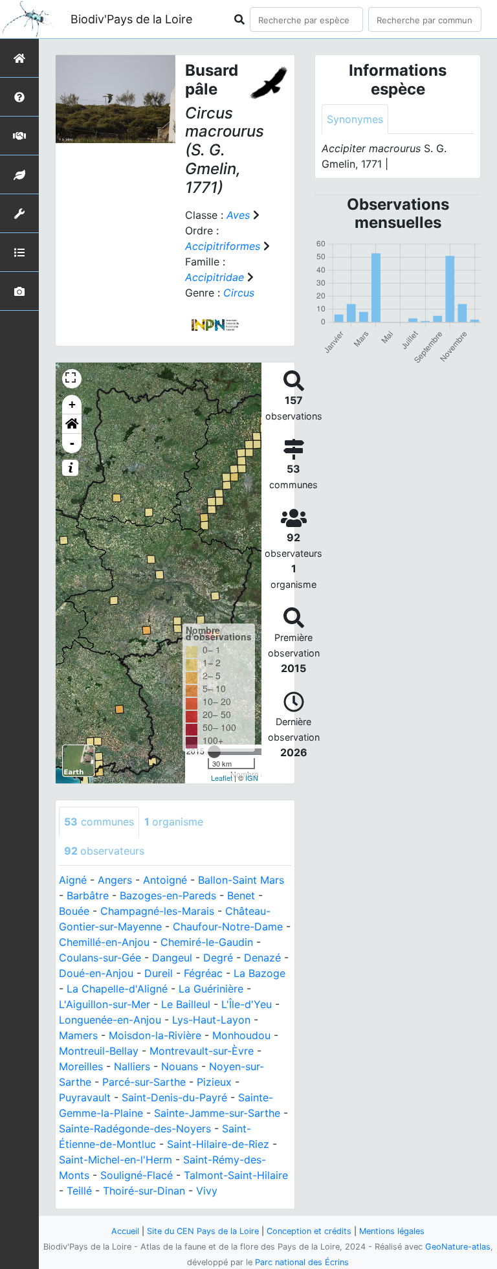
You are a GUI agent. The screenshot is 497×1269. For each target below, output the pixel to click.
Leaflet (221, 777)
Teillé (79, 1190)
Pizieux (214, 1081)
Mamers (78, 1035)
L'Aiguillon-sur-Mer (104, 1004)
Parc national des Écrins (302, 1262)
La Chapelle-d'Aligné (117, 988)
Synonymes (355, 119)
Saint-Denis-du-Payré (174, 1097)
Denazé (262, 957)
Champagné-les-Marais (157, 910)
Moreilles (81, 1066)
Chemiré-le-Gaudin (206, 942)
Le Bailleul (185, 1004)
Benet (241, 895)
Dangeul (172, 957)
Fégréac (203, 973)
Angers (115, 879)
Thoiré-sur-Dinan (144, 1190)
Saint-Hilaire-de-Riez (218, 1144)
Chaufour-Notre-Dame (228, 926)
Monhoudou (241, 1035)
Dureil (158, 973)
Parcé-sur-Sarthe (144, 1081)
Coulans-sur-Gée (100, 957)
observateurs (104, 850)
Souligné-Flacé (136, 1175)
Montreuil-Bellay (98, 1050)
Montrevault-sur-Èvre (201, 1050)
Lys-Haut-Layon (211, 1019)
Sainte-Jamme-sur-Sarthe (217, 1112)
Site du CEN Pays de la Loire (203, 1231)
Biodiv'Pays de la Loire (131, 19)
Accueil (125, 1231)
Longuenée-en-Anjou (110, 1019)
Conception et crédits (309, 1231)
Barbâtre (88, 895)
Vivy (206, 1190)
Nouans (179, 1066)
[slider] (214, 751)
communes (99, 821)
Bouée (74, 910)
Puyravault (85, 1097)
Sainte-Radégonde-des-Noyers (135, 1128)
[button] (72, 424)
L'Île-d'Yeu (246, 1004)
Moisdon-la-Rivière (155, 1035)
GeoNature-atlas (458, 1247)
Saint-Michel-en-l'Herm (115, 1159)
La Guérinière (211, 988)
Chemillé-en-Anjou (104, 942)
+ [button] (72, 404)
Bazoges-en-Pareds (168, 895)
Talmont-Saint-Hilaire (236, 1175)
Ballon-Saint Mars (241, 879)
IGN (251, 777)
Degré (218, 957)
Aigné (73, 879)
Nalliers (132, 1066)
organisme (173, 821)
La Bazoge (259, 973)
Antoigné (165, 879)
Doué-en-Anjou (96, 973)
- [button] (72, 443)
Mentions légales (392, 1231)
